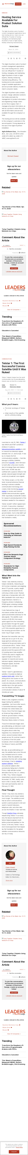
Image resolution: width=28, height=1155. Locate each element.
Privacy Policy (19, 1147)
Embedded (4, 12)
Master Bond (6, 303)
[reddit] (17, 58)
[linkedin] (11, 58)
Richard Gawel (13, 46)
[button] (3, 4)
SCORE (11, 463)
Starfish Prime (12, 813)
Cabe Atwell (10, 867)
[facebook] (8, 58)
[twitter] (14, 58)
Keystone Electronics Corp (10, 300)
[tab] (6, 245)
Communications (7, 359)
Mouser (4, 306)
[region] (14, 249)
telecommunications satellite (11, 449)
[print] (25, 58)
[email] (19, 58)
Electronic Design (15, 387)
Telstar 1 (23, 442)
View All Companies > (14, 309)
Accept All (14, 1151)
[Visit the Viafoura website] (22, 252)
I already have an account (14, 271)
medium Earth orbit (8, 676)
